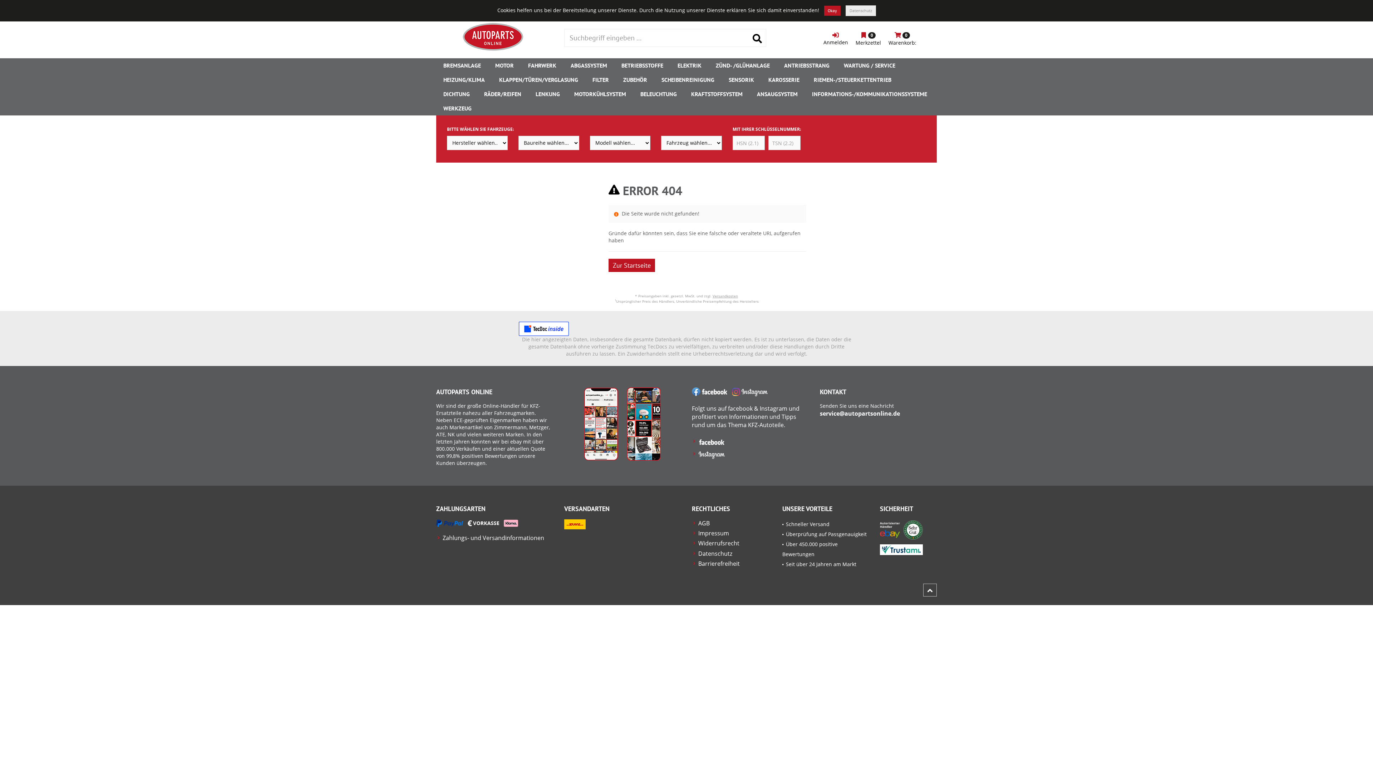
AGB (704, 523)
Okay (832, 10)
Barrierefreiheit (719, 564)
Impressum (713, 533)
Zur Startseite (632, 265)
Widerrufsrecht (718, 543)
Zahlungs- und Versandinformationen (493, 538)
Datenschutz (861, 10)
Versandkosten (725, 295)
